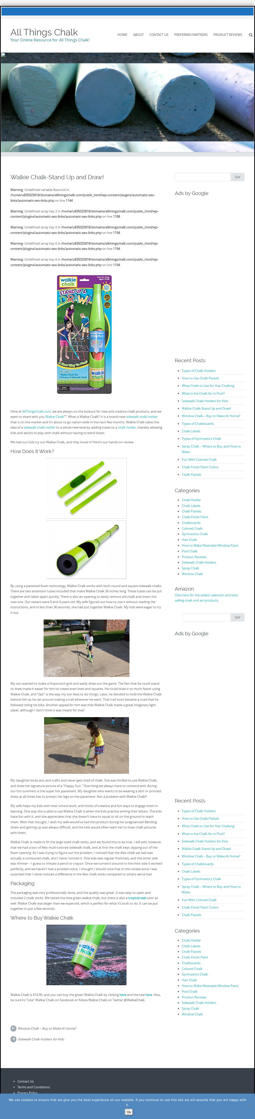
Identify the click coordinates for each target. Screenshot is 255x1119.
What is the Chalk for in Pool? (203, 393)
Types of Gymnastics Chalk (201, 438)
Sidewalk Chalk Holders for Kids (41, 1039)
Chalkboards (191, 522)
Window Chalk (192, 574)
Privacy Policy (27, 1093)
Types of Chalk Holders (199, 370)
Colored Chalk (192, 528)
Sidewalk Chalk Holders (199, 562)
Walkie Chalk (54, 416)
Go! (237, 176)
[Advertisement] (206, 272)
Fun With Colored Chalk (199, 459)
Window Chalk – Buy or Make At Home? (47, 1028)
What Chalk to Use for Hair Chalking (208, 385)
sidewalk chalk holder (142, 416)
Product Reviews (227, 34)
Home (122, 34)
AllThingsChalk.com (36, 411)
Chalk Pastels (191, 474)
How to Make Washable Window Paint (210, 545)
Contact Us (158, 34)
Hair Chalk (189, 539)
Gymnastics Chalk (195, 534)
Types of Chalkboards (198, 423)
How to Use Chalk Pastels (200, 378)
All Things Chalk (44, 32)
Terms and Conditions (33, 1087)
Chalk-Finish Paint (195, 517)
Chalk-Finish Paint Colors (200, 467)
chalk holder (127, 427)
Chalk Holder (191, 500)
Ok (129, 1112)
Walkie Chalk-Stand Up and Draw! (206, 408)
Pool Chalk (189, 551)
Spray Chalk (190, 568)
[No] (248, 1106)
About (138, 34)
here (148, 994)
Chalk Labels (191, 431)
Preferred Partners (191, 34)
